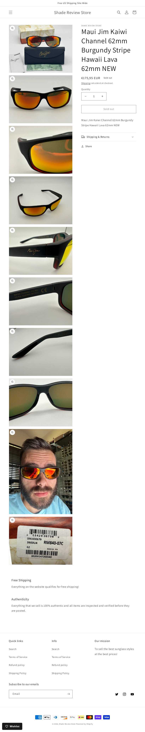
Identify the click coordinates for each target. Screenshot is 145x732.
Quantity (85, 89)
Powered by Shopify (84, 724)
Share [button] (88, 146)
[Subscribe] (68, 694)
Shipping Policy (17, 673)
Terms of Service (18, 657)
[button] (10, 12)
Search (13, 649)
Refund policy (17, 665)
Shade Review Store (67, 724)
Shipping (85, 83)
